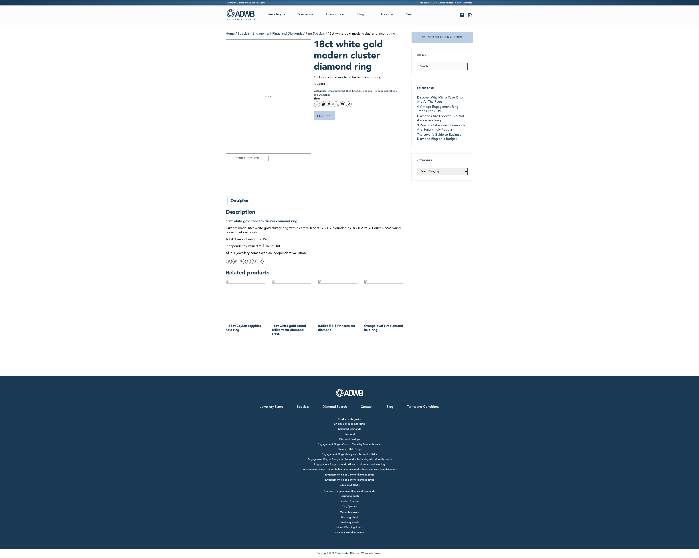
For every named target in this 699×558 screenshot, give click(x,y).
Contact (367, 407)
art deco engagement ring (349, 424)
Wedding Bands (349, 523)
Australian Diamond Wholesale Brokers (246, 3)
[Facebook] (317, 104)
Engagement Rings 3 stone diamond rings (349, 475)
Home (230, 34)
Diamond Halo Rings (349, 449)
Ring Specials (315, 34)
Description (239, 201)
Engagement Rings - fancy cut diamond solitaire (349, 454)
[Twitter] (323, 104)
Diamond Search (335, 407)
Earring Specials (349, 496)
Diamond (349, 434)
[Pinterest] (342, 104)
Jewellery (275, 14)
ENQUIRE (324, 116)
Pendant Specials (349, 501)
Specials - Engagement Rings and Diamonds (270, 34)
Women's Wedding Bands (349, 533)
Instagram (470, 15)
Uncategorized (336, 91)
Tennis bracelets (349, 512)
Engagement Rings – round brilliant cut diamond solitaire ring (349, 464)
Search (411, 14)
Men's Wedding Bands (349, 527)
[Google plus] (330, 104)
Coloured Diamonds (349, 429)
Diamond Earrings (349, 439)
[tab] (239, 201)
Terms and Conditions (423, 407)
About (385, 14)
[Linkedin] (336, 104)
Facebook (462, 15)
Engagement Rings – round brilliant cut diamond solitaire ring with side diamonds (350, 470)
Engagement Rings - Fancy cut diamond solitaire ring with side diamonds (349, 459)
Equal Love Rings (350, 485)
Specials (304, 14)
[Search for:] (442, 66)
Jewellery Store (271, 407)
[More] (349, 104)
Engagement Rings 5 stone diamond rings (349, 480)
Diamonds (333, 14)
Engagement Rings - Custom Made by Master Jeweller (349, 444)
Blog (360, 14)
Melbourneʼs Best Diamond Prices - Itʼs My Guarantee (446, 3)
